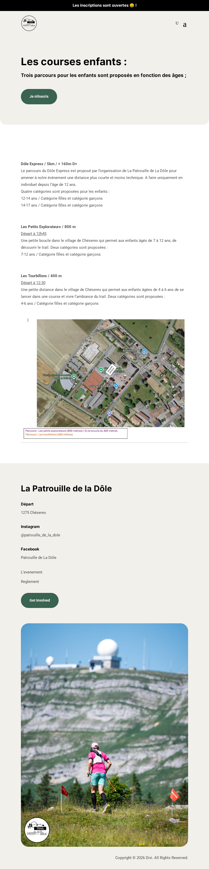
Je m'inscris (39, 96)
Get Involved (40, 600)
